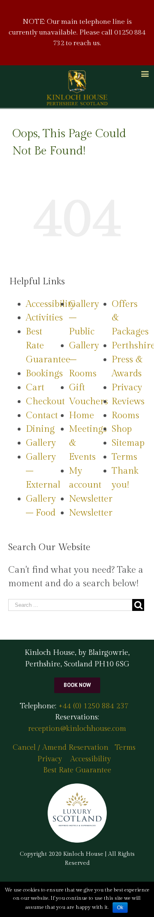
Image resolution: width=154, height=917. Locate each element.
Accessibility (50, 304)
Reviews (128, 401)
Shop (122, 429)
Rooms (125, 415)
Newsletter (91, 498)
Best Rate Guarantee (77, 770)
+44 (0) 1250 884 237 (92, 706)
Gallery (41, 443)
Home (81, 415)
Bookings (44, 373)
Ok (120, 907)
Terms (124, 457)
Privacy (127, 387)
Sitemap (128, 443)
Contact (42, 415)
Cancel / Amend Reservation (60, 747)
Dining (40, 429)
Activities (44, 317)
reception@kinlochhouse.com (77, 728)
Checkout (45, 401)
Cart (35, 387)
